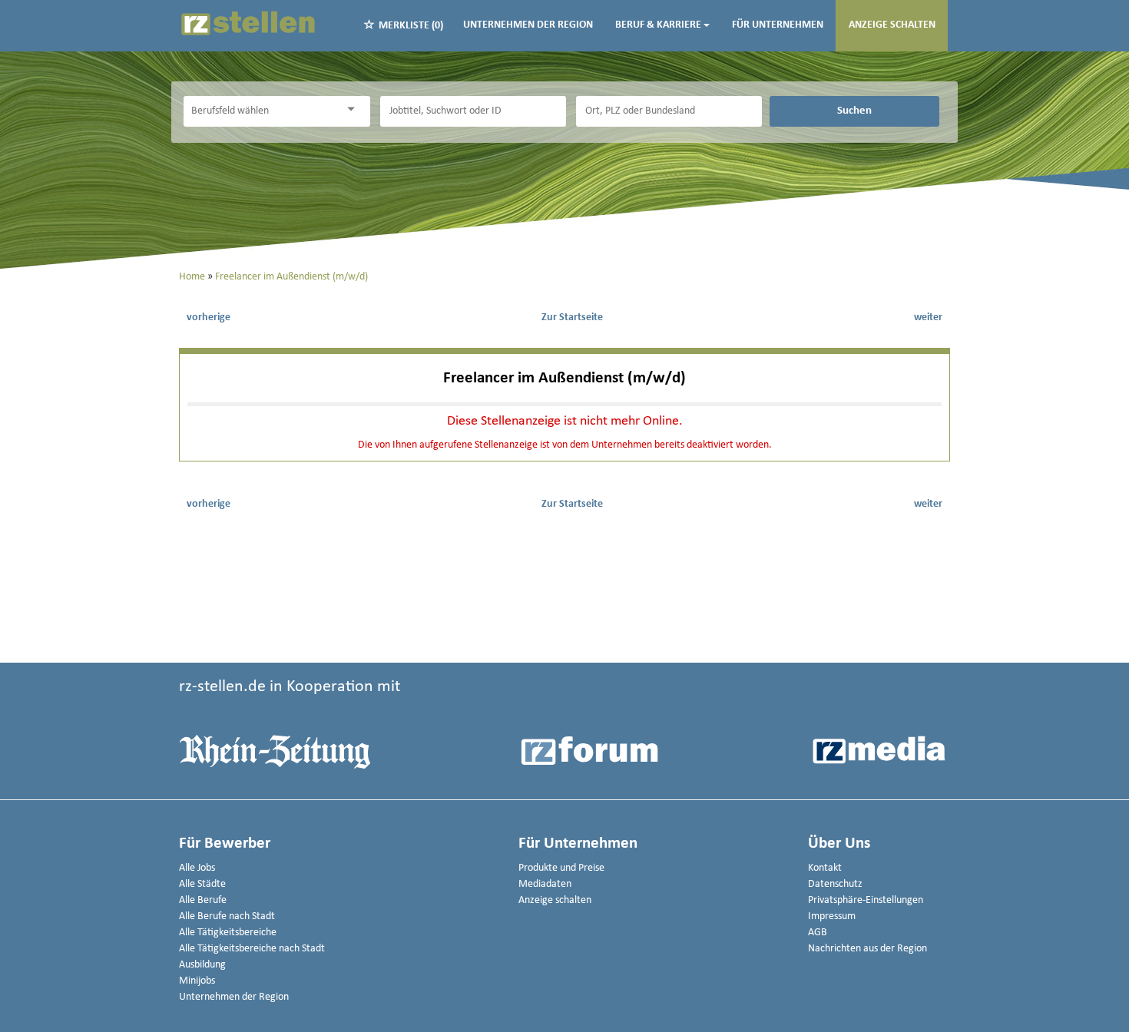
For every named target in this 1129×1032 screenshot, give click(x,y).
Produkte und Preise (561, 868)
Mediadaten (544, 884)
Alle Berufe (203, 900)
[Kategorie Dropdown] (354, 109)
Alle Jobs (197, 868)
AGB (817, 932)
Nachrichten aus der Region (867, 948)
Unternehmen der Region (528, 25)
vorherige (208, 317)
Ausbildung (202, 965)
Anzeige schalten (892, 25)
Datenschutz (835, 884)
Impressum (832, 916)
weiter (928, 317)
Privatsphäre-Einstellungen (865, 900)
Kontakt (825, 868)
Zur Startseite (572, 317)
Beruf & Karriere (658, 25)
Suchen (854, 110)
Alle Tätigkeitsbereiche (227, 932)
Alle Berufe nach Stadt (227, 916)
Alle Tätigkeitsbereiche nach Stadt (252, 948)
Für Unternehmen (777, 25)
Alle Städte (202, 884)
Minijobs (197, 981)
